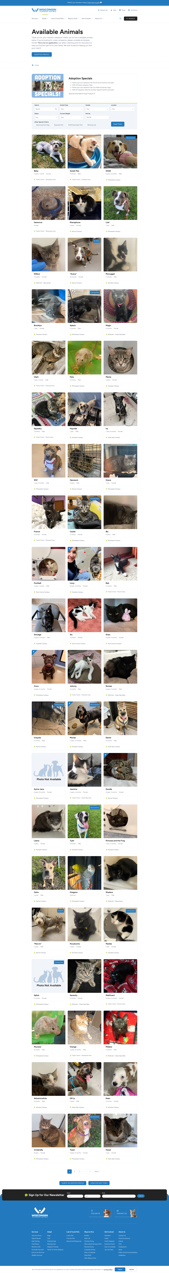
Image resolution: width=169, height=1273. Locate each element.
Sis (71, 635)
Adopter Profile (41, 54)
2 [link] (74, 1171)
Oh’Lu (72, 1098)
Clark (36, 377)
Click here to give (93, 3)
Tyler (72, 841)
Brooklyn (38, 325)
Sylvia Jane (39, 789)
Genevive (38, 222)
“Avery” (73, 274)
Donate (132, 19)
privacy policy (108, 1269)
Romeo (109, 686)
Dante (108, 738)
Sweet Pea (74, 171)
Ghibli (108, 171)
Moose (73, 738)
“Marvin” (38, 944)
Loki (107, 222)
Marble (109, 944)
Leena (36, 841)
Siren (108, 635)
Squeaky (38, 428)
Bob (107, 583)
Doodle (109, 789)
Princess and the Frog (115, 841)
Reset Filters (117, 124)
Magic (108, 325)
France (37, 531)
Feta (72, 377)
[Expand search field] (120, 18)
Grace (108, 480)
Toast (72, 1150)
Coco (36, 686)
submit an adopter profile (73, 1183)
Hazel (108, 1150)
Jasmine (73, 789)
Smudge (37, 635)
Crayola (37, 738)
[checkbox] (42, 125)
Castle (72, 531)
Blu (107, 531)
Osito (36, 892)
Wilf (36, 480)
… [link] (84, 1171)
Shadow (109, 892)
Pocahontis (75, 944)
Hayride (73, 428)
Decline (131, 1269)
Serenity (73, 995)
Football (37, 583)
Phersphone (75, 222)
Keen (108, 1098)
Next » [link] (97, 1171)
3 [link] (79, 1171)
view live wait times (99, 1183)
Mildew (109, 1047)
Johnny (73, 686)
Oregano (74, 892)
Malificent (110, 995)
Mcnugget (110, 274)
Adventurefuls (40, 1098)
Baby (36, 171)
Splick (36, 995)
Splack (73, 325)
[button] (72, 109)
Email (103, 1193)
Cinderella (38, 1150)
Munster (37, 1047)
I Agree (120, 1269)
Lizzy (72, 583)
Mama (108, 377)
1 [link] (69, 1171)
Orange (73, 1047)
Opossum (74, 480)
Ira (107, 428)
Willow (37, 274)
